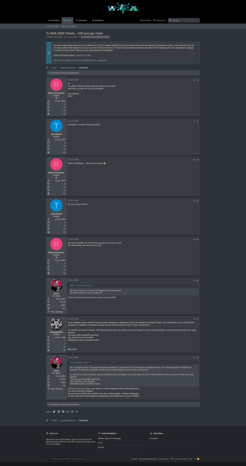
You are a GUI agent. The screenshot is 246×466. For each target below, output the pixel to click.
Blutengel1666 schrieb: (79, 362)
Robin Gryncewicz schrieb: (80, 285)
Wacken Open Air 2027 (61, 459)
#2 (198, 121)
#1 (198, 80)
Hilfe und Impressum (179, 459)
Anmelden (154, 438)
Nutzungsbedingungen (148, 459)
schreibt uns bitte (83, 55)
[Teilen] (194, 80)
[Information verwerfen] (196, 45)
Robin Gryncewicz (55, 37)
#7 (198, 319)
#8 (198, 358)
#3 (198, 160)
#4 (198, 201)
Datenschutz (164, 459)
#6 (198, 280)
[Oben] (194, 459)
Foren (100, 443)
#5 (198, 239)
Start (190, 459)
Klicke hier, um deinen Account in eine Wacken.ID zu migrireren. (79, 60)
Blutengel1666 (56, 332)
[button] (88, 20)
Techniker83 (56, 134)
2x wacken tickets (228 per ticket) (95, 37)
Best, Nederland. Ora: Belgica (62, 312)
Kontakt (101, 447)
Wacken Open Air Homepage (109, 438)
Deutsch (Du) (80, 459)
